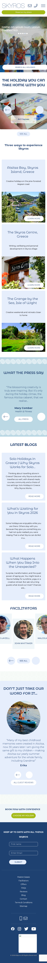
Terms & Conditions (23, 902)
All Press (23, 419)
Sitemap (23, 906)
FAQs (23, 888)
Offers (23, 884)
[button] (18, 33)
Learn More (33, 218)
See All (23, 134)
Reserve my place (23, 12)
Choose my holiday (23, 815)
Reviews (23, 892)
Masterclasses (23, 877)
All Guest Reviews (23, 782)
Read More (34, 496)
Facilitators (23, 881)
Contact (23, 899)
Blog (23, 895)
